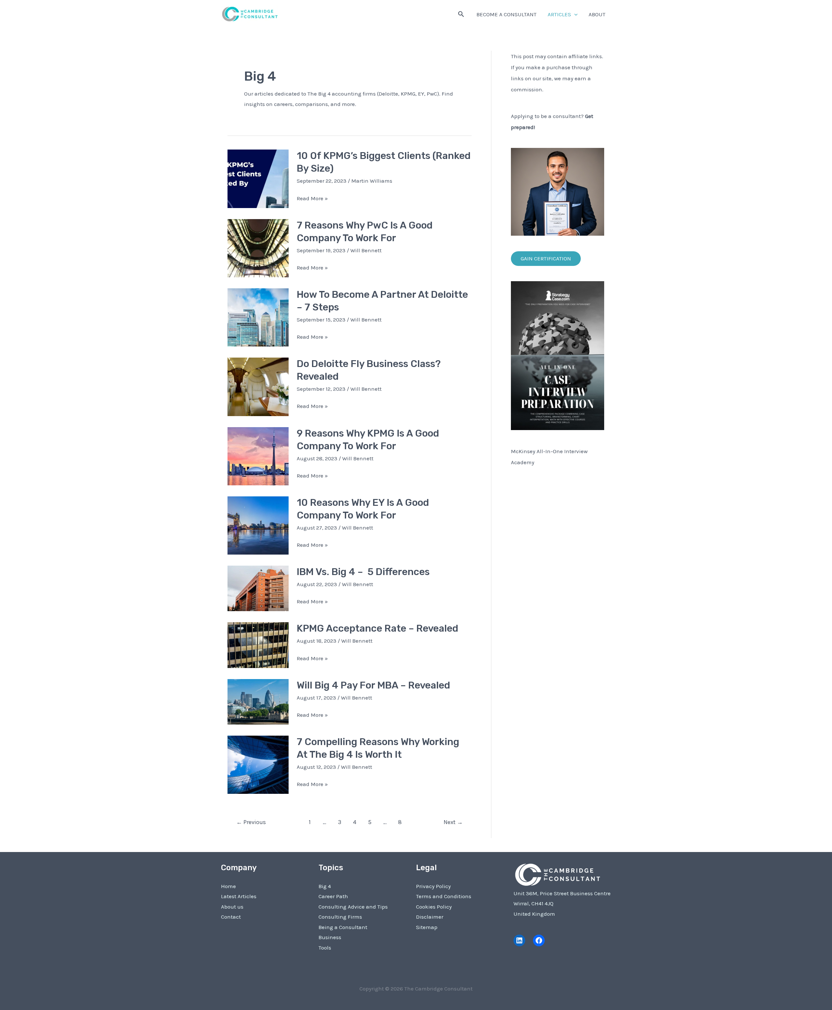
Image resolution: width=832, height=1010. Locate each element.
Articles (559, 14)
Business (329, 937)
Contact (231, 916)
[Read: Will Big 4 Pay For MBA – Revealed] (258, 701)
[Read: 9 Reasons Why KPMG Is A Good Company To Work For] (258, 455)
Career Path (333, 896)
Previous (251, 822)
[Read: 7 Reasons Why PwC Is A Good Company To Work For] (258, 247)
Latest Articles (238, 896)
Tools (324, 947)
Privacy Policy (433, 886)
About (597, 14)
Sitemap (426, 927)
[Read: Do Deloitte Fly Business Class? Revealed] (258, 386)
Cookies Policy (434, 906)
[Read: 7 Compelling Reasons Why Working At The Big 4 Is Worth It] (258, 764)
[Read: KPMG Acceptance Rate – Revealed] (258, 644)
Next (453, 822)
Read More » (312, 199)
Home (228, 886)
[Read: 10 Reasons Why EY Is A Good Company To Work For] (258, 525)
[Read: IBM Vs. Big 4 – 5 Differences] (258, 587)
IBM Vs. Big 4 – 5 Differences (363, 572)
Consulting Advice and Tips (353, 906)
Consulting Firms (340, 916)
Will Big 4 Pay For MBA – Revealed (373, 685)
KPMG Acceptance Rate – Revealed (377, 628)
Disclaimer (429, 916)
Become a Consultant (506, 14)
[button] (461, 14)
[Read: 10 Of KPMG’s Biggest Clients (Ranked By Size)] (258, 178)
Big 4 (324, 886)
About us (232, 906)
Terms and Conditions (443, 896)
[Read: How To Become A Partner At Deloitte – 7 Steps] (258, 317)
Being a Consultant (342, 927)
